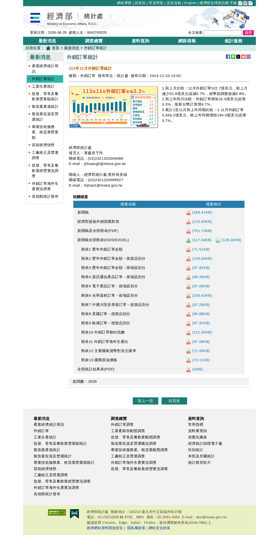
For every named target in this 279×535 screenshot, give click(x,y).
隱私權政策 (136, 528)
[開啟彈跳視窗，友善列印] (248, 57)
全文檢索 (195, 33)
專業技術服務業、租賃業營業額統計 (64, 462)
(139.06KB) (201, 258)
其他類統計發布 (45, 196)
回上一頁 (145, 401)
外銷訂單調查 (122, 424)
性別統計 (195, 450)
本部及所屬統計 (201, 456)
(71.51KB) (200, 249)
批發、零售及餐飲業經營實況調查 (45, 170)
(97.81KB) (200, 268)
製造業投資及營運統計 (45, 116)
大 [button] (251, 3)
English (190, 3)
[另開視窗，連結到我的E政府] (74, 513)
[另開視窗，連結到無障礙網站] (57, 512)
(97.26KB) (200, 305)
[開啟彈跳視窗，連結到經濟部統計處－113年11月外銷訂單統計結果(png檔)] (114, 107)
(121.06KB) (201, 332)
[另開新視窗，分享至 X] (238, 57)
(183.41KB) (201, 212)
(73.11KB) (200, 360)
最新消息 (71, 48)
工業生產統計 (43, 86)
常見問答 (156, 3)
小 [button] (240, 3)
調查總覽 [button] (94, 40)
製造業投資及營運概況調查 (134, 443)
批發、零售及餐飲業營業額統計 (45, 96)
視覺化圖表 (197, 437)
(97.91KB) (200, 323)
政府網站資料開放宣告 (105, 528)
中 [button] (246, 3)
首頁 (55, 48)
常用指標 (195, 424)
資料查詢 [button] (141, 40)
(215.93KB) (201, 222)
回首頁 (140, 3)
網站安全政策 (159, 528)
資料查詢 (196, 418)
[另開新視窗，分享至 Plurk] (243, 57)
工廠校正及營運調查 (45, 155)
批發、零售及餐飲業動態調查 (136, 437)
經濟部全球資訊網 (214, 3)
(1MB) (197, 369)
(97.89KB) (200, 286)
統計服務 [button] (234, 40)
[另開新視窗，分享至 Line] (233, 57)
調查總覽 (119, 418)
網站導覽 (124, 3)
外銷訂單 (41, 431)
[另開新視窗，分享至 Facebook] (228, 57)
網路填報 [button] (187, 40)
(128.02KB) (230, 240)
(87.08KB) (200, 342)
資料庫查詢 (197, 431)
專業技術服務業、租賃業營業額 (45, 132)
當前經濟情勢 (43, 145)
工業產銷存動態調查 (128, 431)
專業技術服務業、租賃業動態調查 (139, 450)
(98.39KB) (200, 277)
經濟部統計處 (37, 9)
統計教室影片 (199, 462)
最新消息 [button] (47, 40)
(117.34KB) (201, 240)
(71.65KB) (200, 351)
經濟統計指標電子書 (205, 443)
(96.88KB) (200, 314)
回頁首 (174, 401)
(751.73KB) (201, 231)
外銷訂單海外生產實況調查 (45, 186)
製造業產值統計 (45, 107)
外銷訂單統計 (43, 79)
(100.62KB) (201, 295)
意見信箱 (174, 3)
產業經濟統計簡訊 (45, 68)
